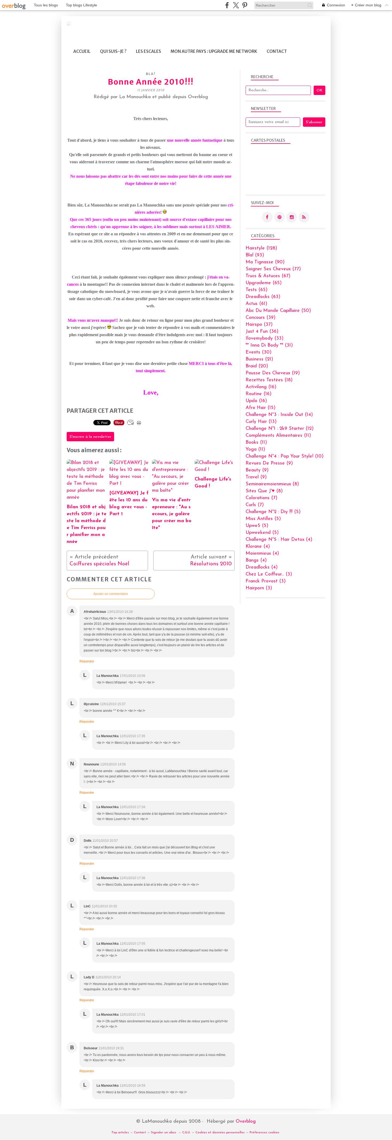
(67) (268, 276)
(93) (255, 255)
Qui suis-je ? (113, 51)
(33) (264, 338)
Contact (277, 51)
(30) (258, 352)
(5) (273, 512)
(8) (272, 484)
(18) (269, 380)
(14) (279, 414)
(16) (261, 387)
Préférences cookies (264, 1132)
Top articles (120, 1132)
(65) (264, 283)
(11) (278, 435)
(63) (263, 297)
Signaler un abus (164, 1132)
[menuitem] (81, 51)
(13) (261, 421)
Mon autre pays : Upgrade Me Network (214, 51)
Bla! (150, 74)
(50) (278, 310)
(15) (260, 408)
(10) (284, 456)
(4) (279, 539)
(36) (262, 331)
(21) (259, 359)
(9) (269, 463)
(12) (280, 428)
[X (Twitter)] (236, 5)
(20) (257, 366)
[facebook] (227, 5)
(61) (256, 303)
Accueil (81, 51)
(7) (261, 498)
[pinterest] (244, 5)
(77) (273, 269)
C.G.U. (186, 1132)
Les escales (148, 51)
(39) (260, 317)
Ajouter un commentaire (110, 594)
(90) (265, 262)
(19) (273, 373)
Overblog (246, 1121)
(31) (269, 345)
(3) (269, 574)
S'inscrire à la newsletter (90, 437)
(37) (259, 324)
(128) (261, 248)
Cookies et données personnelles (220, 1132)
